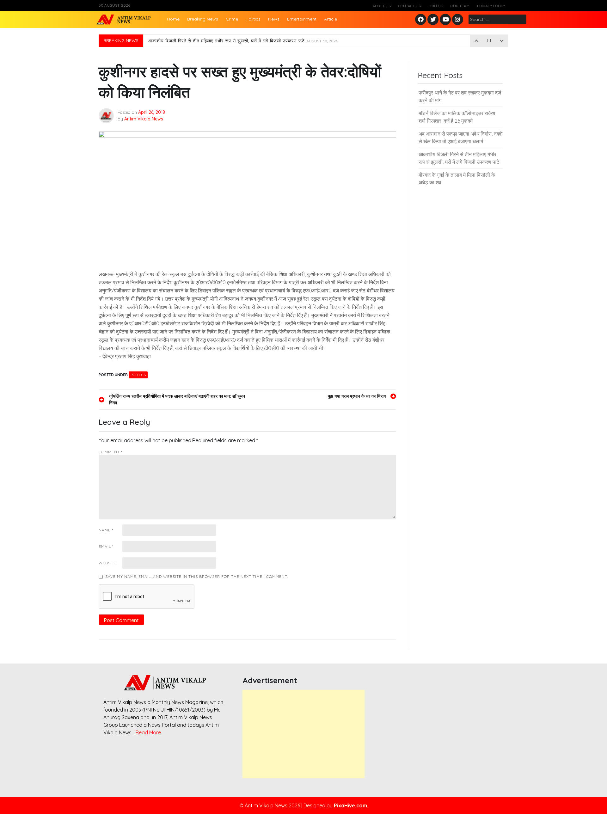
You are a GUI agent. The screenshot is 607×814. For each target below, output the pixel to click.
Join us (435, 5)
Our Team (460, 5)
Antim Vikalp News (143, 119)
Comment (110, 452)
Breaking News (202, 19)
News (273, 19)
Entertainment (301, 19)
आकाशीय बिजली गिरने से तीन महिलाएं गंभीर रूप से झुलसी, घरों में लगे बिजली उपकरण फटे (243, 41)
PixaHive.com (350, 805)
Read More (148, 732)
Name (106, 530)
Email (106, 546)
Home (173, 19)
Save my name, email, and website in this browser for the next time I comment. (196, 576)
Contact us (409, 5)
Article (330, 19)
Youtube (445, 20)
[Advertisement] (303, 734)
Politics (253, 19)
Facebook (421, 20)
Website (108, 562)
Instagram (459, 20)
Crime (232, 19)
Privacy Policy (491, 5)
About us (381, 5)
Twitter (433, 20)
